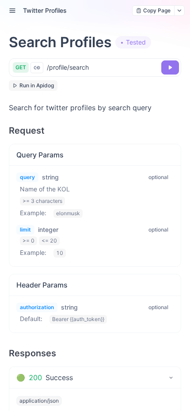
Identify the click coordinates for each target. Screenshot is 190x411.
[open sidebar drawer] (12, 11)
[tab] (95, 377)
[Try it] (170, 67)
